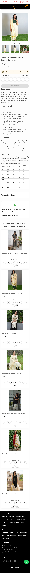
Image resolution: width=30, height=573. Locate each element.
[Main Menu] (3, 7)
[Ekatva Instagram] (4, 561)
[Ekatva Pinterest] (11, 561)
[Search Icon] (22, 6)
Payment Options (8, 195)
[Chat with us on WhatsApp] (26, 562)
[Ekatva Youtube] (15, 561)
